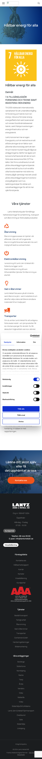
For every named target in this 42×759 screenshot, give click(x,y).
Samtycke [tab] (7, 342)
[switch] (36, 386)
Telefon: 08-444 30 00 (21, 536)
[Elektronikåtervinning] (6, 253)
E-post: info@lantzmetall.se (21, 538)
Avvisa (21, 421)
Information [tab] (21, 342)
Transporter (10, 316)
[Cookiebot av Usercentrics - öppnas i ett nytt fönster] (30, 336)
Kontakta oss (21, 480)
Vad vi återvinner (12, 289)
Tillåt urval (21, 415)
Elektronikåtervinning (15, 259)
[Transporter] (6, 310)
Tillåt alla (21, 409)
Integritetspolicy (21, 744)
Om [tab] (34, 342)
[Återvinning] (6, 226)
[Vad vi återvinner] (6, 283)
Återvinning (10, 231)
